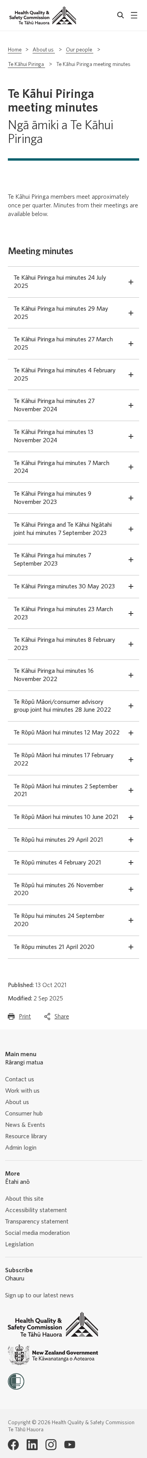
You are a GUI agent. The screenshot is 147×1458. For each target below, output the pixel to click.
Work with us (22, 1091)
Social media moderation (37, 1233)
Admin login (20, 1148)
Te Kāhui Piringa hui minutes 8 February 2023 (64, 644)
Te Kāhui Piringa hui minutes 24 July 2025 (60, 282)
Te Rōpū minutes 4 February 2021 (57, 862)
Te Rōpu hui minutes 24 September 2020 (59, 920)
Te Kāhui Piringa (26, 64)
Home (15, 50)
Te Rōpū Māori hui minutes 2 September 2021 (66, 790)
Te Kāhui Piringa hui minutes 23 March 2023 (63, 613)
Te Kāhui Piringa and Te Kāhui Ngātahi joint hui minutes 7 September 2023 (63, 529)
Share (61, 1018)
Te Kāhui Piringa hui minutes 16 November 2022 (54, 675)
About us (44, 50)
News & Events (25, 1125)
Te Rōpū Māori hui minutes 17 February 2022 (64, 759)
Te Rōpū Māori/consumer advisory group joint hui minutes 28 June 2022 (62, 706)
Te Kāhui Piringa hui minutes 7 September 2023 (52, 559)
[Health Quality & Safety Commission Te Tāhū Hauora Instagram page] (50, 1444)
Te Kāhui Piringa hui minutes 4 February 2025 (65, 374)
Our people (79, 50)
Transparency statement (37, 1221)
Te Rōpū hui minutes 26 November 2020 (58, 889)
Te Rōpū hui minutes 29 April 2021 (58, 840)
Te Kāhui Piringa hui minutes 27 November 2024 (54, 405)
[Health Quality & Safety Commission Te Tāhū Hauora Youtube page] (69, 1445)
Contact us (19, 1079)
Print (25, 1018)
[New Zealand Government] (53, 1354)
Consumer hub (24, 1113)
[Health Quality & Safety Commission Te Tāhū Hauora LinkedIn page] (32, 1444)
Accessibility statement (36, 1210)
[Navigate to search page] (120, 15)
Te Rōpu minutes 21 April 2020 (54, 947)
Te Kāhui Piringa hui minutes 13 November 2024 (53, 436)
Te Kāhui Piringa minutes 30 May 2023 (64, 586)
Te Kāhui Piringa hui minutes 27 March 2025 (63, 343)
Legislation (19, 1244)
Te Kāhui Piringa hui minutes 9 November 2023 (52, 498)
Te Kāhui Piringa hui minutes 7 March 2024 (61, 467)
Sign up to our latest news (39, 1295)
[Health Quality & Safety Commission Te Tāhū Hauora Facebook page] (13, 1444)
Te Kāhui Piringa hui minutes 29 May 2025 (61, 313)
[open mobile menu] (134, 15)
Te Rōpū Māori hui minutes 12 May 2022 (67, 732)
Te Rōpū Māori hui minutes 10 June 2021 (66, 817)
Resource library (26, 1136)
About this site (24, 1199)
